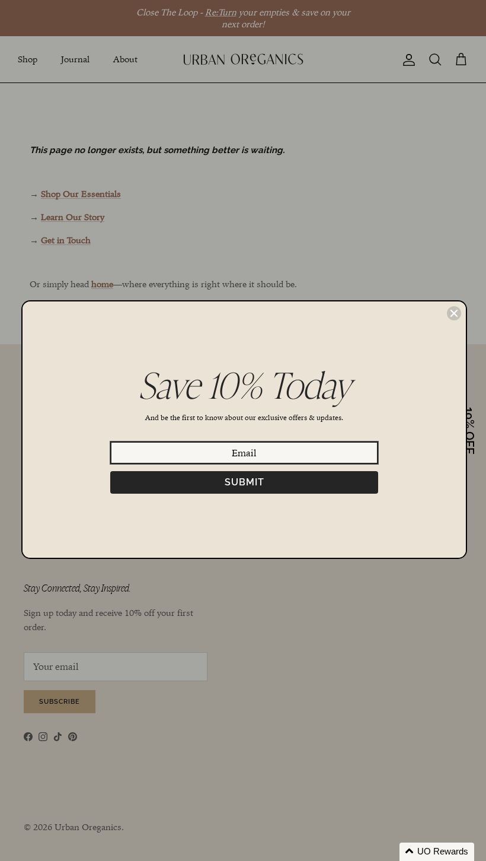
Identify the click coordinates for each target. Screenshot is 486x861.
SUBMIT (244, 482)
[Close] (454, 313)
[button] (436, 852)
